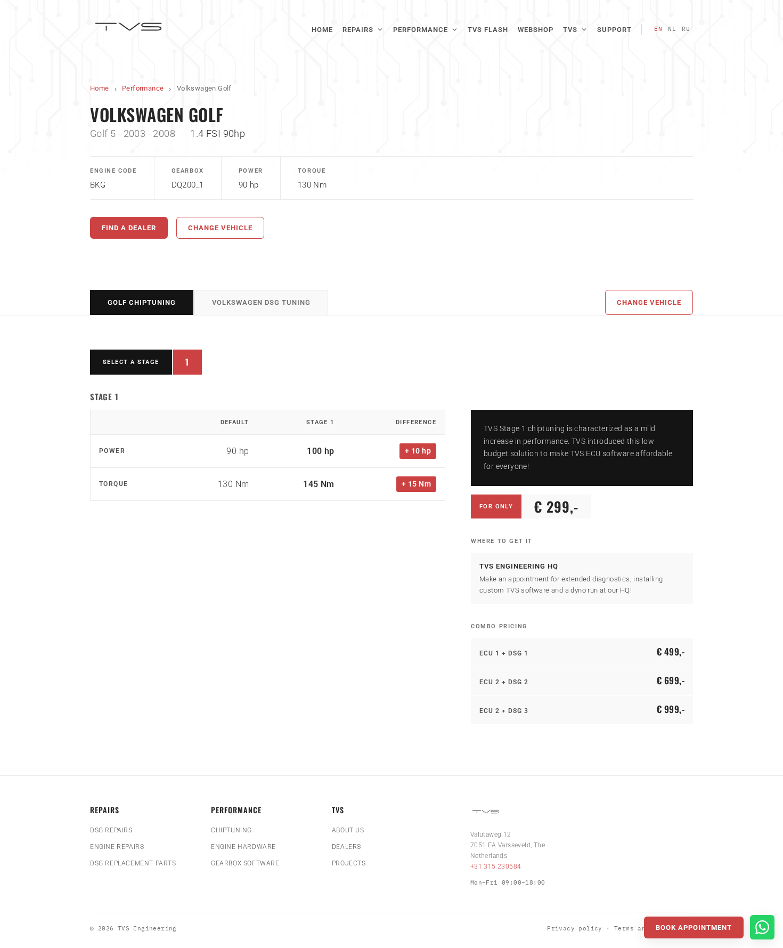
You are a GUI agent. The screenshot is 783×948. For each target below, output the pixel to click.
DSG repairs (111, 830)
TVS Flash (488, 30)
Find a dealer (129, 228)
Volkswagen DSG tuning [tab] (261, 302)
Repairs (357, 29)
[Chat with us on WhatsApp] (762, 927)
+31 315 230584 (495, 866)
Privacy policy (574, 928)
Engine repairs (117, 846)
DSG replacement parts (133, 863)
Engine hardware (243, 846)
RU (686, 29)
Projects (349, 863)
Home (322, 30)
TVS (570, 29)
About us (348, 830)
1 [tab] (193, 364)
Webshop (535, 30)
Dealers (346, 846)
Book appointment (694, 927)
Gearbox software (245, 863)
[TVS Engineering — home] (130, 29)
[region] (267, 455)
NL (672, 29)
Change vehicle (220, 228)
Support (614, 30)
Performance (420, 29)
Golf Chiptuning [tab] (142, 302)
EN (658, 29)
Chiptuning (231, 830)
